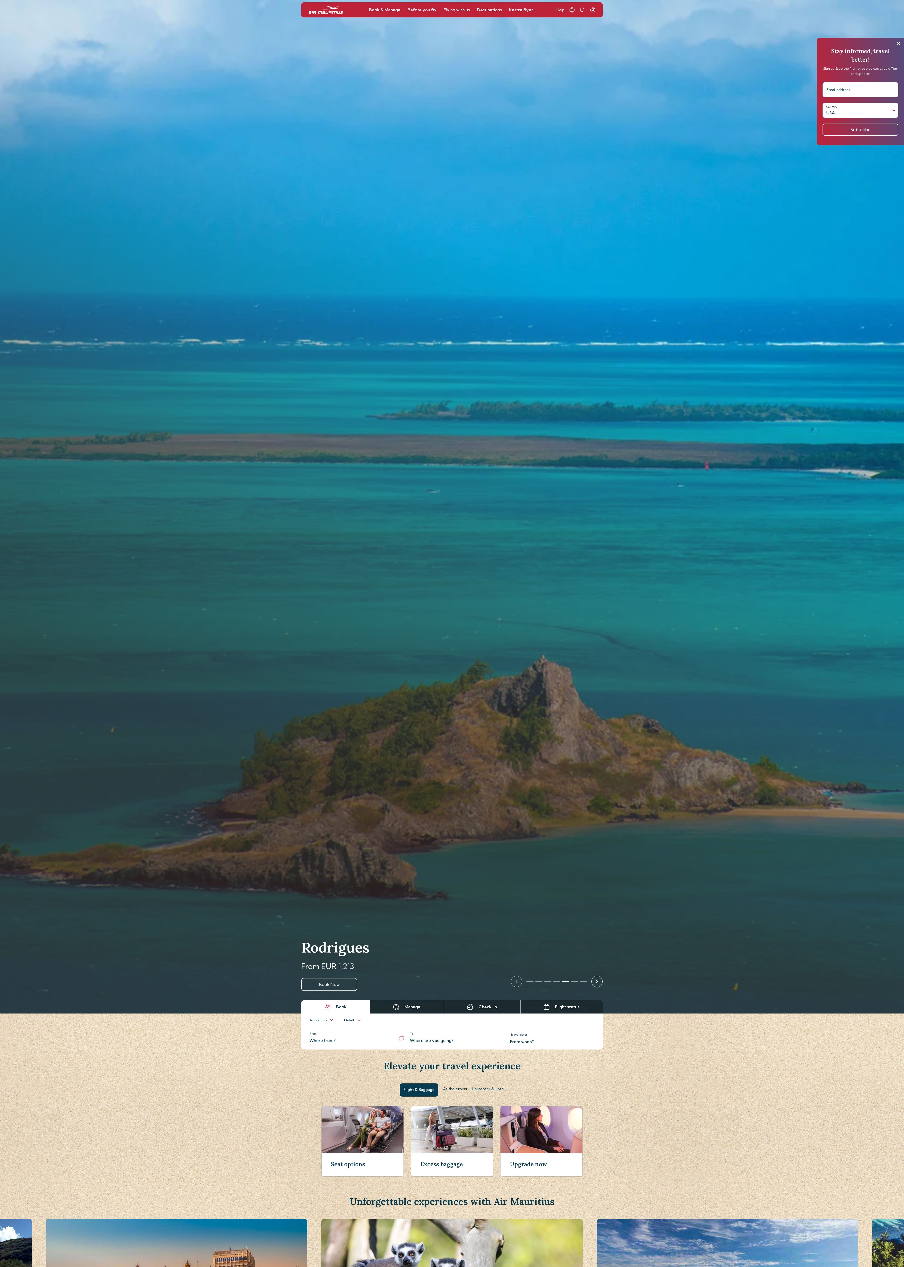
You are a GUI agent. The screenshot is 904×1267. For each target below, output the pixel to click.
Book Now (329, 984)
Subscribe (860, 129)
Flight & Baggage (419, 1089)
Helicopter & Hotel (488, 1088)
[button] (572, 10)
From (313, 1033)
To (411, 1033)
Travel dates (519, 1034)
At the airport (455, 1088)
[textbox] (351, 1038)
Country (831, 107)
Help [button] (561, 10)
